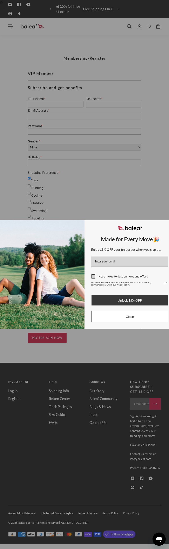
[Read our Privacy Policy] (165, 282)
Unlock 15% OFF (130, 300)
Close (130, 316)
